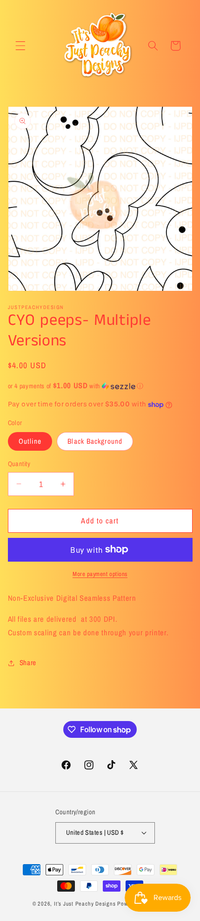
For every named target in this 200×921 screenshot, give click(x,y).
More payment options (100, 574)
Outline (30, 441)
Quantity (19, 463)
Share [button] (28, 662)
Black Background (94, 441)
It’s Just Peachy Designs (84, 903)
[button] (20, 45)
